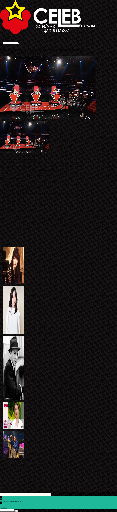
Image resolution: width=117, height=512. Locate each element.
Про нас (5, 41)
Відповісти (4, 508)
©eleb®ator (11, 53)
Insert (16, 511)
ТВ (34, 53)
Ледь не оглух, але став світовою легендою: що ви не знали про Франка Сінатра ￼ (25, 401)
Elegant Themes (11, 485)
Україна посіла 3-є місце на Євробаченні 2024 (15, 459)
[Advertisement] (48, 231)
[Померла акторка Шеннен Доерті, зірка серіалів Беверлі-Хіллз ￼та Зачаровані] (13, 334)
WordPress (24, 485)
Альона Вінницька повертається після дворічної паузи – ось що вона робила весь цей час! (27, 430)
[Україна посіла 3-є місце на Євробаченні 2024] (13, 458)
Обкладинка (24, 53)
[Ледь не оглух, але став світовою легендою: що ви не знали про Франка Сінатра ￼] (13, 399)
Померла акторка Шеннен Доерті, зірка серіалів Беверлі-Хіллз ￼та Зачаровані (24, 335)
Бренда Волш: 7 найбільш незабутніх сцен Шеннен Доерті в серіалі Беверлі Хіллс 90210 (27, 285)
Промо (30, 53)
